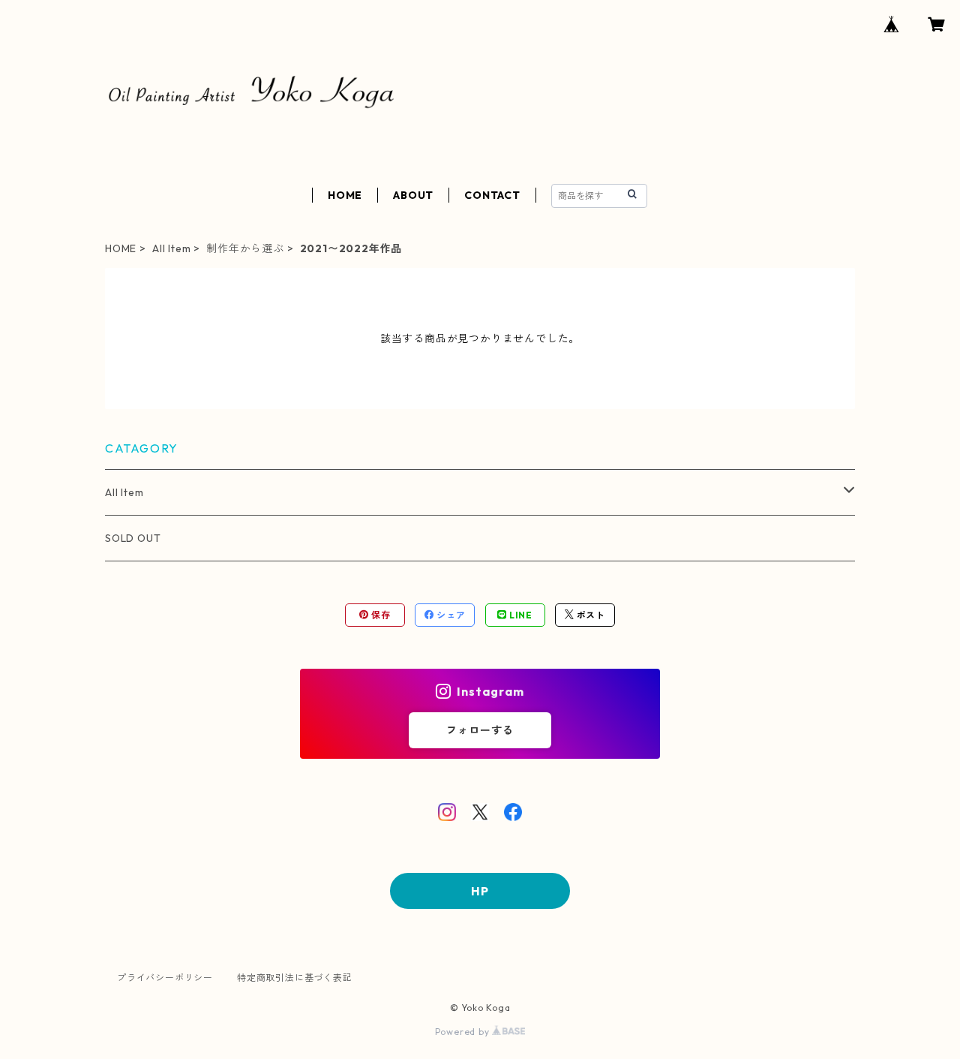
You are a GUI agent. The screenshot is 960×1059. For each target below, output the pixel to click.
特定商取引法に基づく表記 (294, 977)
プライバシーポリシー (165, 977)
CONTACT (492, 195)
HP (480, 890)
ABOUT (413, 195)
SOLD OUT (132, 538)
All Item (171, 248)
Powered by (464, 1031)
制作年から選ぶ (245, 248)
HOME (345, 195)
